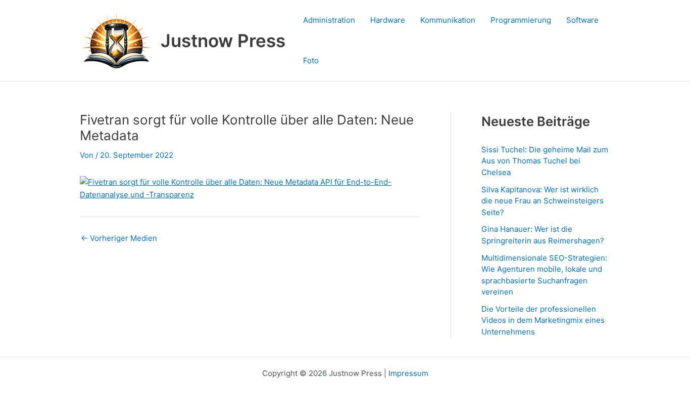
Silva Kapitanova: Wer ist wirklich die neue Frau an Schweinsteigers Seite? (542, 201)
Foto (311, 60)
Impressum (408, 373)
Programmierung (520, 20)
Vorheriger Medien (119, 238)
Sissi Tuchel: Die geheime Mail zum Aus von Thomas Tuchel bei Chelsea (544, 161)
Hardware (387, 20)
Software (582, 20)
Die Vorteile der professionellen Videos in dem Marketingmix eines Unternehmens (543, 320)
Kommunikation (447, 20)
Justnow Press (223, 40)
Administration (329, 20)
